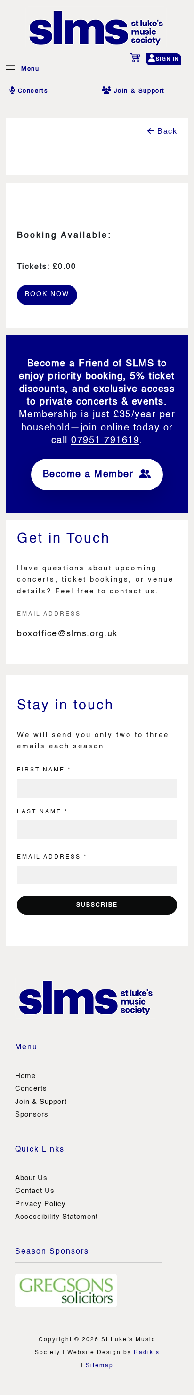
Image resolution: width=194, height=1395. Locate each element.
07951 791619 (105, 441)
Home (25, 1075)
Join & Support (41, 1101)
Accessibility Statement (56, 1216)
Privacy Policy (40, 1204)
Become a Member (90, 474)
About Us (31, 1178)
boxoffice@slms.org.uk (67, 634)
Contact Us (35, 1190)
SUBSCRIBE (97, 905)
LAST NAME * (42, 812)
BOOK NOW (47, 294)
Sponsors (31, 1114)
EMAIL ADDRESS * (52, 857)
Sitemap (99, 1366)
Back (166, 132)
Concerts (31, 1088)
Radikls (147, 1352)
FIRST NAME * (44, 770)
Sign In (167, 59)
